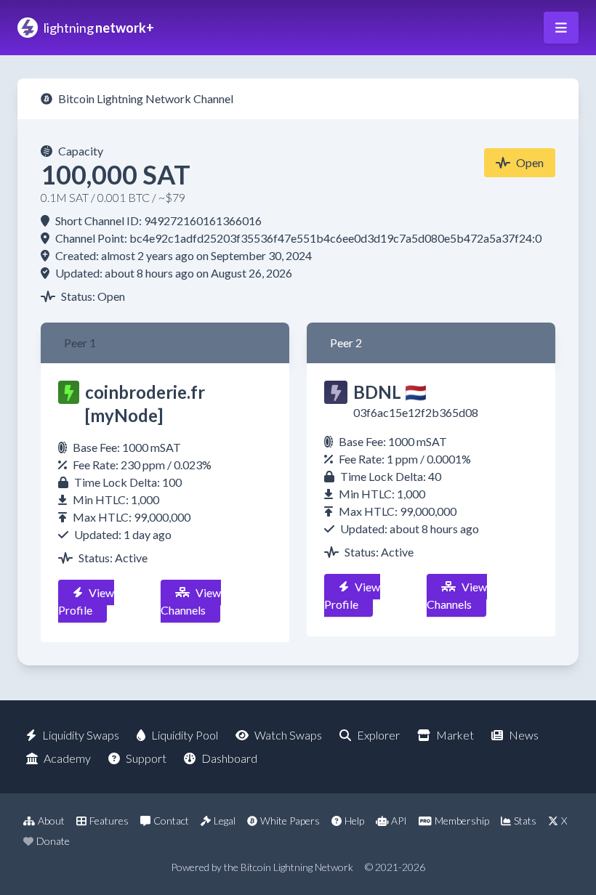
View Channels (191, 601)
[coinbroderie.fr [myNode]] (68, 392)
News (524, 735)
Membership (462, 820)
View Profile (86, 601)
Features (109, 820)
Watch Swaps (288, 735)
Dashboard (229, 758)
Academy (67, 758)
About (51, 820)
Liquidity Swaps (80, 735)
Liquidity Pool (184, 735)
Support (146, 758)
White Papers (290, 820)
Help (354, 820)
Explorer (378, 735)
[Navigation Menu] (561, 28)
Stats (525, 820)
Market (455, 735)
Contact (171, 820)
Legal (224, 820)
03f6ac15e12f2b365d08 (415, 412)
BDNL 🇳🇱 (390, 391)
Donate (53, 841)
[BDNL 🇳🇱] (335, 392)
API (399, 820)
